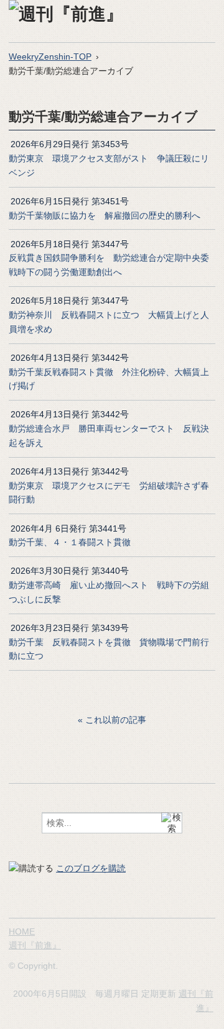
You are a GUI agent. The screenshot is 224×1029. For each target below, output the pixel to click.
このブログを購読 (91, 868)
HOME (22, 931)
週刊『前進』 (35, 945)
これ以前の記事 (115, 720)
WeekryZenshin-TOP (50, 56)
